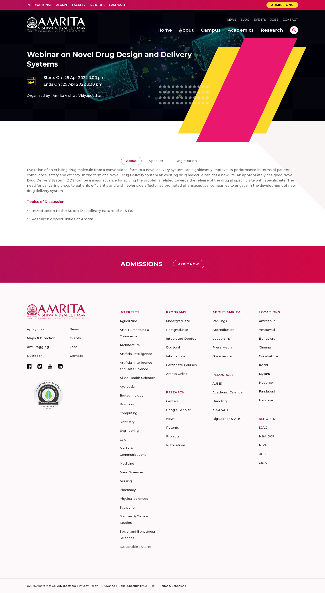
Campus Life (118, 5)
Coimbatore (268, 356)
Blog (245, 19)
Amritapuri (267, 321)
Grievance (108, 586)
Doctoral (173, 347)
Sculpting (127, 507)
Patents (172, 427)
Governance (222, 356)
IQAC (263, 427)
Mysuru (264, 374)
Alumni (62, 5)
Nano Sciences (132, 472)
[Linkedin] (60, 366)
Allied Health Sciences (138, 378)
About (131, 161)
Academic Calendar (228, 392)
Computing (128, 413)
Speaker (156, 161)
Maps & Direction (41, 338)
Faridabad (267, 391)
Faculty (78, 5)
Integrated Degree (181, 338)
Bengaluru (267, 338)
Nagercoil (266, 382)
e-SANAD (220, 410)
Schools (97, 5)
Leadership (221, 338)
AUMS (217, 383)
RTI (154, 586)
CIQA (263, 463)
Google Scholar (178, 410)
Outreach (35, 356)
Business (127, 404)
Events (260, 19)
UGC (262, 454)
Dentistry (127, 422)
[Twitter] (39, 366)
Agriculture (128, 321)
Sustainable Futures (136, 547)
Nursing (126, 481)
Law (123, 439)
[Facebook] (29, 366)
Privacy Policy (88, 586)
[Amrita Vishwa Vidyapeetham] (56, 24)
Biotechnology (131, 395)
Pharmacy (128, 490)
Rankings (219, 321)
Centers (172, 401)
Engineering (129, 430)
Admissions (282, 5)
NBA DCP (267, 436)
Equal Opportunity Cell (133, 586)
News (231, 19)
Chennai (265, 347)
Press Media (222, 347)
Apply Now (188, 264)
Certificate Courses (181, 365)
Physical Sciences (134, 498)
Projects (173, 436)
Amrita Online (177, 374)
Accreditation (223, 330)
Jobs (274, 19)
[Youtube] (50, 366)
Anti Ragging (38, 347)
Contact (290, 19)
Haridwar (266, 400)
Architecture (130, 345)
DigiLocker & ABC (226, 419)
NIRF (263, 445)
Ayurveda (127, 386)
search (294, 30)
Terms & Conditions (173, 586)
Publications (176, 445)
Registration (186, 161)
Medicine (127, 463)
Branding (219, 401)
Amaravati (267, 330)
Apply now (35, 329)
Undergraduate (178, 321)
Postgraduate (177, 330)
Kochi (263, 365)
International (39, 5)
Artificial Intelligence (136, 354)
